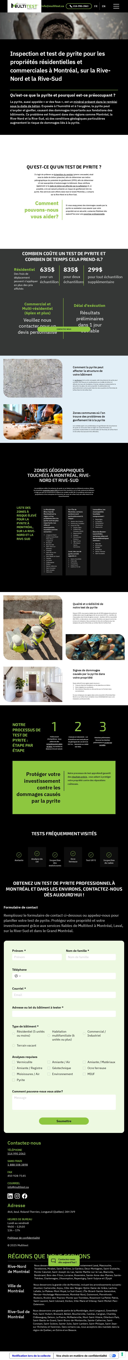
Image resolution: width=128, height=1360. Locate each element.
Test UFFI (91, 860)
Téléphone (19, 970)
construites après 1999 (50, 490)
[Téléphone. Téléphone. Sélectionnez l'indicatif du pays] (17, 976)
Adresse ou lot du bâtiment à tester (38, 1007)
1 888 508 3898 (18, 1164)
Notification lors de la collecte (31, 1355)
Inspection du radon (109, 861)
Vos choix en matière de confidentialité (81, 1355)
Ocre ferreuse (73, 860)
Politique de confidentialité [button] (24, 1237)
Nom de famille (77, 951)
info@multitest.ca (53, 6)
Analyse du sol (37, 860)
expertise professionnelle (94, 214)
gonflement (78, 380)
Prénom (19, 951)
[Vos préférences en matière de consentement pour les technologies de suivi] (122, 1354)
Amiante (19, 860)
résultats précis (79, 776)
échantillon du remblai (63, 174)
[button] (64, 1260)
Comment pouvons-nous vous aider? (37, 1091)
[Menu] (116, 6)
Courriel (19, 988)
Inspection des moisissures (55, 863)
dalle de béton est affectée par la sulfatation (68, 186)
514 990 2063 (17, 1153)
